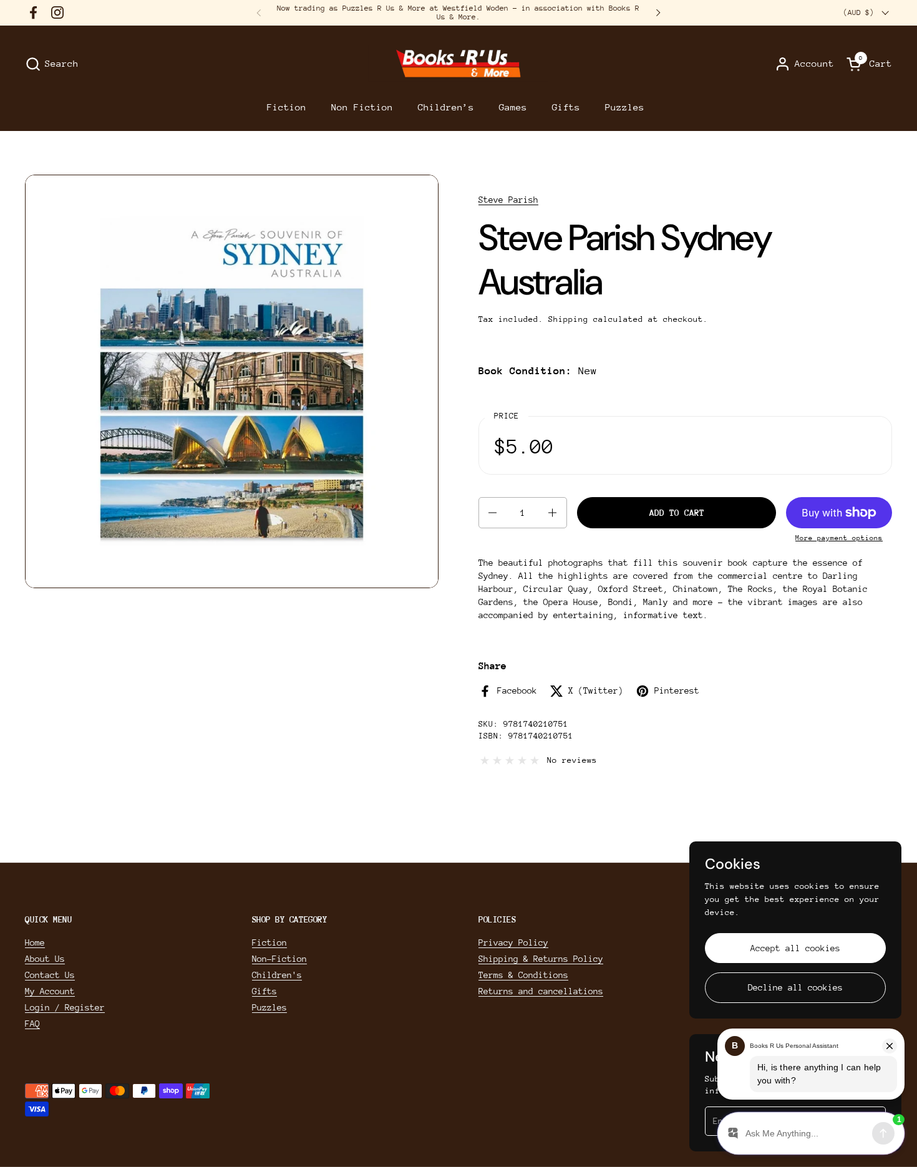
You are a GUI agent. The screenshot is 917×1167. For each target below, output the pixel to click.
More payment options (839, 538)
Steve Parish (508, 200)
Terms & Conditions (523, 975)
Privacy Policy (513, 942)
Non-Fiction (279, 959)
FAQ (32, 1024)
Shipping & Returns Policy (540, 959)
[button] (52, 64)
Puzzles (269, 1007)
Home (35, 942)
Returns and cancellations (540, 991)
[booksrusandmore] (458, 64)
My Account (50, 991)
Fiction (269, 942)
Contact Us (50, 975)
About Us (45, 959)
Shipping (568, 319)
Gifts (264, 991)
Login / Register (65, 1007)
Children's (277, 975)
